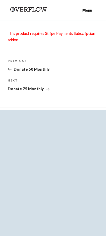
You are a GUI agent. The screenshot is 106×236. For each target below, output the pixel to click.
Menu (87, 10)
